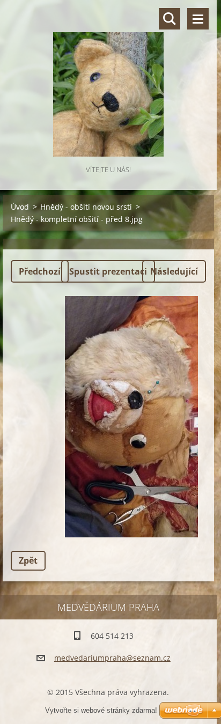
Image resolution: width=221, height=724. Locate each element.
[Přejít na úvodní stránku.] (108, 81)
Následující (174, 271)
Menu (198, 18)
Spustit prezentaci (108, 271)
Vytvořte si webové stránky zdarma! (101, 710)
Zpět (28, 560)
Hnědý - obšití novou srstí (86, 207)
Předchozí (40, 271)
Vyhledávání (169, 18)
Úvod (20, 207)
